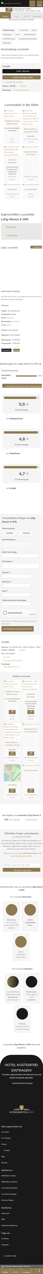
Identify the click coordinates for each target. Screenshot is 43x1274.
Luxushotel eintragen (9, 1194)
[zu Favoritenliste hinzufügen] (3, 21)
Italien (8, 325)
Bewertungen (38, 16)
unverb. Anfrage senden (22, 77)
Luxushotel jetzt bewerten (23, 386)
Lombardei (16, 321)
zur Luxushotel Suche (2, 10)
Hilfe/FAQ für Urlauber (9, 1182)
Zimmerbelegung (8, 539)
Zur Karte (6, 657)
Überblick (11, 227)
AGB (3, 1219)
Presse (3, 1144)
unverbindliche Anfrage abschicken (17, 629)
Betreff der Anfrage (9, 552)
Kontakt (16, 350)
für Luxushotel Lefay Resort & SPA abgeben (11, 924)
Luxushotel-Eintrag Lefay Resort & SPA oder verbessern (13, 996)
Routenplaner (37, 247)
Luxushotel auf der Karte (13, 82)
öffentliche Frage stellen (22, 870)
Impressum (5, 1213)
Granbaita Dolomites (12, 161)
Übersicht (5, 16)
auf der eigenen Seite (31, 996)
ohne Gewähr (14, 820)
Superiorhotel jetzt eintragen (22, 1083)
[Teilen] (34, 1271)
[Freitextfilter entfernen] (32, 3)
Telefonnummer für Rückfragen (14, 600)
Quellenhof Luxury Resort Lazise (12, 122)
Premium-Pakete (7, 1200)
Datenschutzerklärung (12, 621)
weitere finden (30, 922)
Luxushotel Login (9, 1256)
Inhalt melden (31, 820)
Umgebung (11, 235)
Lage (16, 16)
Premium (38, 107)
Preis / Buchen (22, 71)
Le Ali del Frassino (31, 770)
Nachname (6, 582)
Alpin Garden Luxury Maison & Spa (31, 130)
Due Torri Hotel (31, 189)
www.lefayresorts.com (22, 90)
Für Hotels (5, 1132)
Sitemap (4, 1163)
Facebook (5, 1238)
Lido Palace (12, 189)
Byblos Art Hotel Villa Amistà (30, 153)
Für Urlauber (6, 1138)
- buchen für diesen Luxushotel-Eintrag (22, 1026)
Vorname (5, 572)
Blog (3, 1156)
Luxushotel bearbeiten (9, 1188)
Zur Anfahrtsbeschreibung (12, 660)
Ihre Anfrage (7, 561)
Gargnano (10, 318)
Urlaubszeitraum (8, 528)
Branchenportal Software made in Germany (15, 1268)
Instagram (5, 1245)
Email (4, 591)
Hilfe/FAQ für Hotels (8, 1176)
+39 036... (13, 86)
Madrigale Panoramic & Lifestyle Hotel (30, 731)
